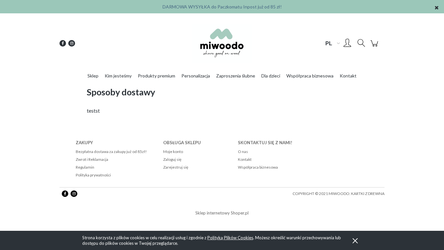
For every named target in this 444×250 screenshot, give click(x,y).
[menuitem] (93, 75)
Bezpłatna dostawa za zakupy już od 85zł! (111, 151)
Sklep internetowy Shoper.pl (222, 212)
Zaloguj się (172, 159)
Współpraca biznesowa (258, 167)
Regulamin (85, 167)
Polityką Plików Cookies (230, 237)
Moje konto (173, 151)
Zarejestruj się (175, 167)
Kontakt (245, 159)
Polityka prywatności (93, 175)
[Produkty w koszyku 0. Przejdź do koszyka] (375, 46)
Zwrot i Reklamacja (92, 159)
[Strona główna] (222, 43)
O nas (243, 151)
